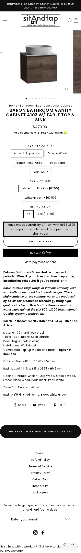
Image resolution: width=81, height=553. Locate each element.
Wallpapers (40, 492)
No (28, 214)
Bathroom (27, 106)
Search (40, 453)
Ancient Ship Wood (27, 153)
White (26, 188)
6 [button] (43, 99)
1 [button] (27, 99)
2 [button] (30, 99)
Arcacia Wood (57, 153)
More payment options (40, 262)
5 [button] (39, 99)
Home (13, 106)
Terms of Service (40, 466)
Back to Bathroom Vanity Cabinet (43, 431)
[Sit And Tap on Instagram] (35, 532)
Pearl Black (57, 163)
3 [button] (33, 99)
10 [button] (55, 99)
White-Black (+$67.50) (40, 198)
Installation (40, 206)
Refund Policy (40, 460)
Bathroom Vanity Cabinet (54, 106)
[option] (40, 5)
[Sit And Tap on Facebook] (42, 532)
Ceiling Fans (40, 479)
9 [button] (52, 99)
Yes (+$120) (46, 214)
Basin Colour (41, 181)
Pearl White (41, 172)
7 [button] (46, 99)
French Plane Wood (29, 163)
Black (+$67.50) (48, 188)
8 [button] (49, 99)
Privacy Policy (40, 473)
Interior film (40, 486)
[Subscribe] (67, 519)
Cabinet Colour (40, 146)
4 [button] (36, 99)
